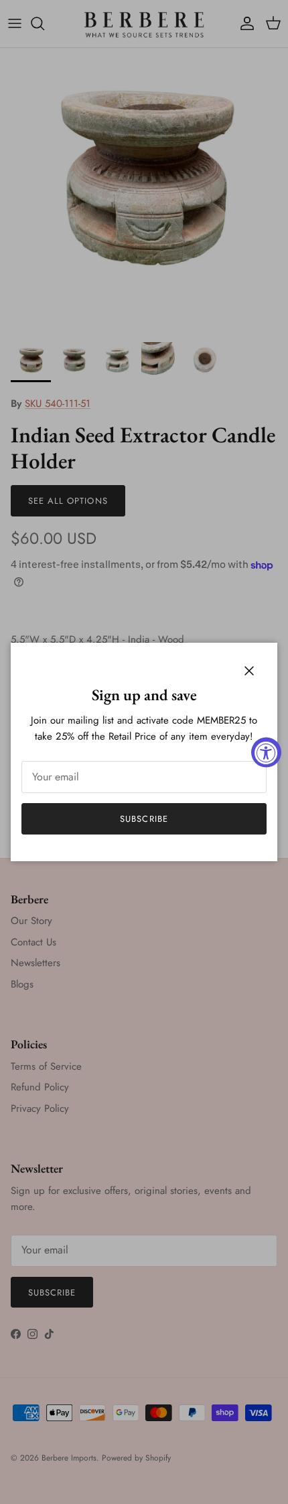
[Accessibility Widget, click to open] (266, 752)
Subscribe (143, 818)
